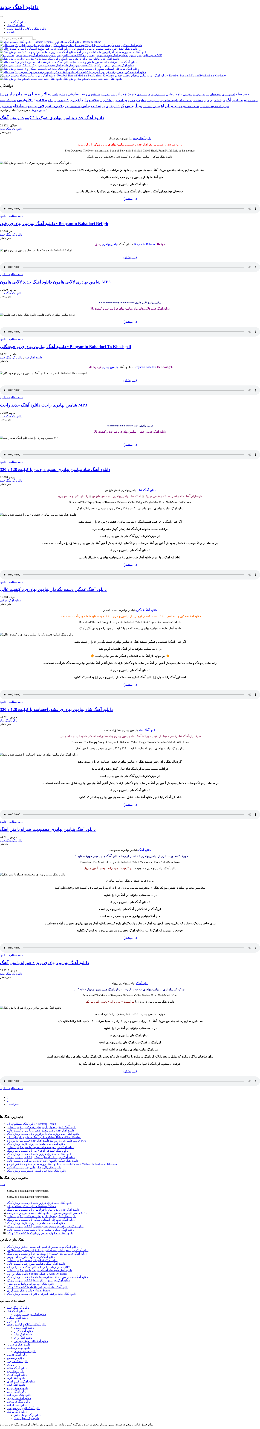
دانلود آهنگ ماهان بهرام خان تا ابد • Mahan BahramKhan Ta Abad (44, 1137)
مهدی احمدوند (219, 106)
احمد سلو (243, 94)
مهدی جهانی (205, 107)
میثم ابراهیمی (165, 105)
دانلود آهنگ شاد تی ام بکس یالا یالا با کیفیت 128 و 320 (37, 1287)
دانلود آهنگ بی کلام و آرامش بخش (26, 28)
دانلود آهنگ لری (16, 1378)
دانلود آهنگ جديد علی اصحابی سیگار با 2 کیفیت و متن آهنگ (41, 1157)
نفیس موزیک (38, 110)
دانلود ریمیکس (15, 1357)
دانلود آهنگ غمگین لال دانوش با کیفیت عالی (32, 1260)
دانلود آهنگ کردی (17, 1374)
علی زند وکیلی (153, 101)
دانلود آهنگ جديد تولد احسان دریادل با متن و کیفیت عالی (39, 1270)
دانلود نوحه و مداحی (18, 1347)
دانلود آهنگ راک (23, 1337)
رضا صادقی (77, 94)
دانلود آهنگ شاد (16, 25)
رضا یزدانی (59, 94)
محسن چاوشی (32, 99)
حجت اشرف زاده (158, 95)
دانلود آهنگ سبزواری (19, 1398)
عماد (143, 100)
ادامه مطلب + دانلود (11, 215)
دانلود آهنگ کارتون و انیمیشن (23, 1408)
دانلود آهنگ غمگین (10, 600)
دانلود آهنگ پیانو (23, 1334)
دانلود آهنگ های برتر (18, 1344)
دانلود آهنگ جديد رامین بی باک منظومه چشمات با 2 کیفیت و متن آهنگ (47, 1277)
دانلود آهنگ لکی (16, 1384)
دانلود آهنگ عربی (17, 1391)
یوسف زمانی (93, 105)
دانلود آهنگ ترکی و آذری (21, 1381)
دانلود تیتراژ (13, 1321)
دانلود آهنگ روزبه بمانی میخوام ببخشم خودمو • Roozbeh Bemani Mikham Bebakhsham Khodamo (62, 1164)
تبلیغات (11, 32)
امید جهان (215, 94)
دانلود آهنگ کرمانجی (18, 1401)
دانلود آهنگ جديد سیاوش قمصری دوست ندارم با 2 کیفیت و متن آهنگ (47, 1253)
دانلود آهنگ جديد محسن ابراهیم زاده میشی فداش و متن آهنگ (42, 1246)
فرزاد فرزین (119, 100)
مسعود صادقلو (25, 106)
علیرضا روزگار (185, 100)
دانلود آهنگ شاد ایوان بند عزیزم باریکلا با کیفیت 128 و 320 (40, 1233)
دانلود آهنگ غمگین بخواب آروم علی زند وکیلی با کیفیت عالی (41, 1127)
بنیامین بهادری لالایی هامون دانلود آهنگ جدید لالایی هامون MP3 (55, 282)
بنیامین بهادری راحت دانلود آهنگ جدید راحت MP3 (43, 405)
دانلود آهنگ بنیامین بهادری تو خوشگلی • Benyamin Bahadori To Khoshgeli (65, 346)
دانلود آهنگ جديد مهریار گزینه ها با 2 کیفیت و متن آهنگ (38, 1280)
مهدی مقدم (193, 106)
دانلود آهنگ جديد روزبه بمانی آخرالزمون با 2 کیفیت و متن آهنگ (43, 1133)
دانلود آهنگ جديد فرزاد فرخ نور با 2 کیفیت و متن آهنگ (37, 1150)
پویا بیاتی (134, 105)
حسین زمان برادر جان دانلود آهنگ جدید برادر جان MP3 (38, 1266)
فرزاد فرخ (134, 100)
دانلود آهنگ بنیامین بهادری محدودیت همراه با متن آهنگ (48, 829)
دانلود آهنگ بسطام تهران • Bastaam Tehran (31, 1123)
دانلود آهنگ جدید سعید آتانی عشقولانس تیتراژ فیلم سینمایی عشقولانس (47, 1250)
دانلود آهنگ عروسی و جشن (30, 1314)
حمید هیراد (127, 93)
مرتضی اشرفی (53, 105)
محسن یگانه (10, 100)
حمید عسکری (143, 94)
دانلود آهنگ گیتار (23, 1331)
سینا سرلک (237, 99)
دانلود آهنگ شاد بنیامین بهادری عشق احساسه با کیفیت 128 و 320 (56, 709)
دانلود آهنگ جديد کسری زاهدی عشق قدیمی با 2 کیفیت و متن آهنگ (45, 1226)
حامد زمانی (174, 94)
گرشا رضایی (115, 106)
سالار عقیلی (40, 93)
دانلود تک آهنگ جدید (11, 128)
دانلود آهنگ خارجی (17, 1361)
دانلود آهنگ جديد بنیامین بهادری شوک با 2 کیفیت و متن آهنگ (52, 117)
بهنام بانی (187, 94)
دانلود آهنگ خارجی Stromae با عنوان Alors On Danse (37, 1273)
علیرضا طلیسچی (169, 100)
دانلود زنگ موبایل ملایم (27, 1414)
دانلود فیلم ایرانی (17, 1404)
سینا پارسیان (217, 100)
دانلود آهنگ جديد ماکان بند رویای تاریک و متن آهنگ (36, 1143)
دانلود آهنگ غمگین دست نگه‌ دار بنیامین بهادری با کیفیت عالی (53, 589)
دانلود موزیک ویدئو (17, 1388)
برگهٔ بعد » (13, 1104)
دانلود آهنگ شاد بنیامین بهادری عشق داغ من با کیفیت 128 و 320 (55, 469)
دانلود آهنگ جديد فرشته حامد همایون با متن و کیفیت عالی (40, 1147)
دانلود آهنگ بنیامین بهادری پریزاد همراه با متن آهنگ (44, 962)
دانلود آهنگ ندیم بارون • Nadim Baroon (29, 1290)
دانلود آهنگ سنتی (17, 1367)
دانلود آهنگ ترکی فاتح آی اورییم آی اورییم (31, 1256)
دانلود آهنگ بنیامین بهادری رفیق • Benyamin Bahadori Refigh (54, 223)
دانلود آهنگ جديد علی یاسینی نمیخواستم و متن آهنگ (36, 1170)
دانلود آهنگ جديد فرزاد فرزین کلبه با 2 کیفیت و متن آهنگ (39, 1153)
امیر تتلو (205, 94)
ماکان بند (106, 100)
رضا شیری (95, 94)
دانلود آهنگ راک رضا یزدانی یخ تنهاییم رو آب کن (34, 1167)
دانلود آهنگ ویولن (24, 1327)
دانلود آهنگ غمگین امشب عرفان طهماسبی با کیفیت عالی (40, 1229)
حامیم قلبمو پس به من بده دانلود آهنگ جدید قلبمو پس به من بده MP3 (46, 1140)
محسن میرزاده (55, 100)
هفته (2, 1184)
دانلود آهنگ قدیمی (17, 1354)
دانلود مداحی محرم (25, 1351)
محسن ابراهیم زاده (81, 99)
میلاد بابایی (147, 107)
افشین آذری (228, 94)
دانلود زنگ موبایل (17, 1411)
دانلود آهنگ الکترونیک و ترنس (31, 1341)
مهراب (183, 106)
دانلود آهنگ (144, 849)
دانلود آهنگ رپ (15, 1371)
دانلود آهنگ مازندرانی (19, 1394)
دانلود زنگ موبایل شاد (26, 1418)
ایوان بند (197, 94)
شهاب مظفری (201, 100)
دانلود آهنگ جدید (16, 21)
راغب (114, 94)
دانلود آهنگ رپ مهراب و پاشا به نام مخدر (30, 1283)
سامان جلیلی (16, 94)
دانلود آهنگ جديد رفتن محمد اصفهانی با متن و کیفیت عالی (40, 1130)
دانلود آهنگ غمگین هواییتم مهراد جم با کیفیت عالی (36, 1263)
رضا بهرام (106, 95)
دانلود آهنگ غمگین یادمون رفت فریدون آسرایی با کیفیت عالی (42, 1160)
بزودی (10, 1364)
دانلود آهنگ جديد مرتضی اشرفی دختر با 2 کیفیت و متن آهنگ (41, 1293)
